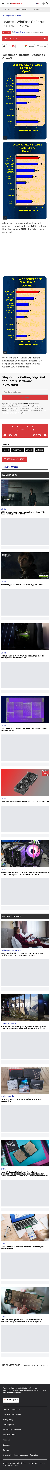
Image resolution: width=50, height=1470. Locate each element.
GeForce (39, 450)
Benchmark (17, 450)
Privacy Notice (33, 406)
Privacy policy (8, 1419)
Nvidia (6, 450)
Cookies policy (8, 1425)
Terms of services (30, 404)
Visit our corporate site (12, 1393)
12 (33, 430)
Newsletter (43, 46)
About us (6, 1440)
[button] (47, 3)
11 (28, 430)
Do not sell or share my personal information (20, 1455)
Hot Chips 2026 (21, 9)
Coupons (6, 1445)
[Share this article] (4, 46)
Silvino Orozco (19, 32)
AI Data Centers (40, 9)
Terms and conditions (11, 1409)
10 (22, 430)
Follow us (31, 46)
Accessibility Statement (12, 1430)
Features (6, 32)
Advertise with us (9, 1435)
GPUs (19, 16)
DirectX (29, 450)
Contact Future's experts (12, 1414)
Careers (6, 1450)
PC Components (8, 16)
